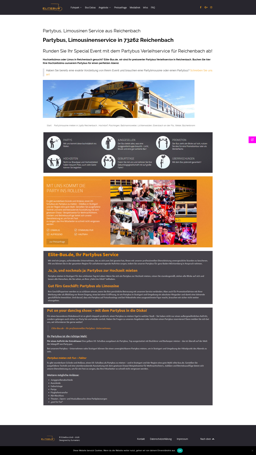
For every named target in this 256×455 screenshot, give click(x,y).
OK (180, 450)
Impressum (182, 439)
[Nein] (252, 450)
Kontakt (141, 439)
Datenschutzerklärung (161, 439)
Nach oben (206, 439)
